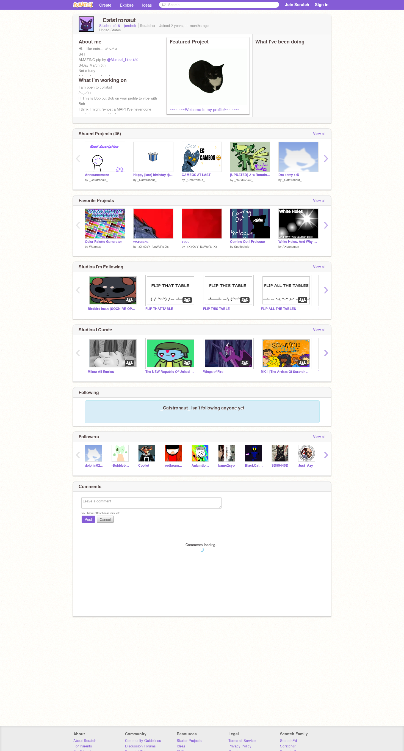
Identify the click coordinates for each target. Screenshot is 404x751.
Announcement (97, 174)
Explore (127, 5)
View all (319, 133)
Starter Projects (189, 740)
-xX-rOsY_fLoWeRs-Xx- (153, 246)
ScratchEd (288, 740)
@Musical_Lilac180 (122, 59)
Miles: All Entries (101, 371)
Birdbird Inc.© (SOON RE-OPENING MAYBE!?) (112, 308)
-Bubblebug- (121, 465)
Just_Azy (305, 465)
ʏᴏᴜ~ (185, 241)
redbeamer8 (174, 465)
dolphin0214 (94, 465)
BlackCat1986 (254, 465)
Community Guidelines (143, 740)
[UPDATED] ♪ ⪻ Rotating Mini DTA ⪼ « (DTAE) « (250, 174)
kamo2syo (226, 465)
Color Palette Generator (103, 241)
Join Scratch (297, 4)
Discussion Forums (140, 746)
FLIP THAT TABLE (159, 308)
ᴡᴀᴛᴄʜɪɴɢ (140, 241)
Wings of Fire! (214, 371)
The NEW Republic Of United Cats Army (170, 371)
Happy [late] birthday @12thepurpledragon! (153, 174)
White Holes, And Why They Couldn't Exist (298, 241)
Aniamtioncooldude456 (201, 465)
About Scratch (84, 740)
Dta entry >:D (288, 174)
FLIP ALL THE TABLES (278, 308)
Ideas (147, 5)
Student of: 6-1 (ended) (118, 25)
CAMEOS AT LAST (196, 174)
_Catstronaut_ (98, 179)
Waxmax (95, 246)
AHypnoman (291, 246)
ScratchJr (287, 746)
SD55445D (280, 465)
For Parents (82, 746)
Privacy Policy (239, 746)
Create (105, 5)
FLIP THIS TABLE (216, 308)
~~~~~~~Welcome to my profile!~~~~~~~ (205, 109)
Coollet (143, 465)
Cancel (105, 519)
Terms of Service (242, 740)
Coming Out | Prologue (247, 241)
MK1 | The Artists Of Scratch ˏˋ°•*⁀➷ (285, 371)
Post (88, 519)
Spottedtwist (242, 246)
